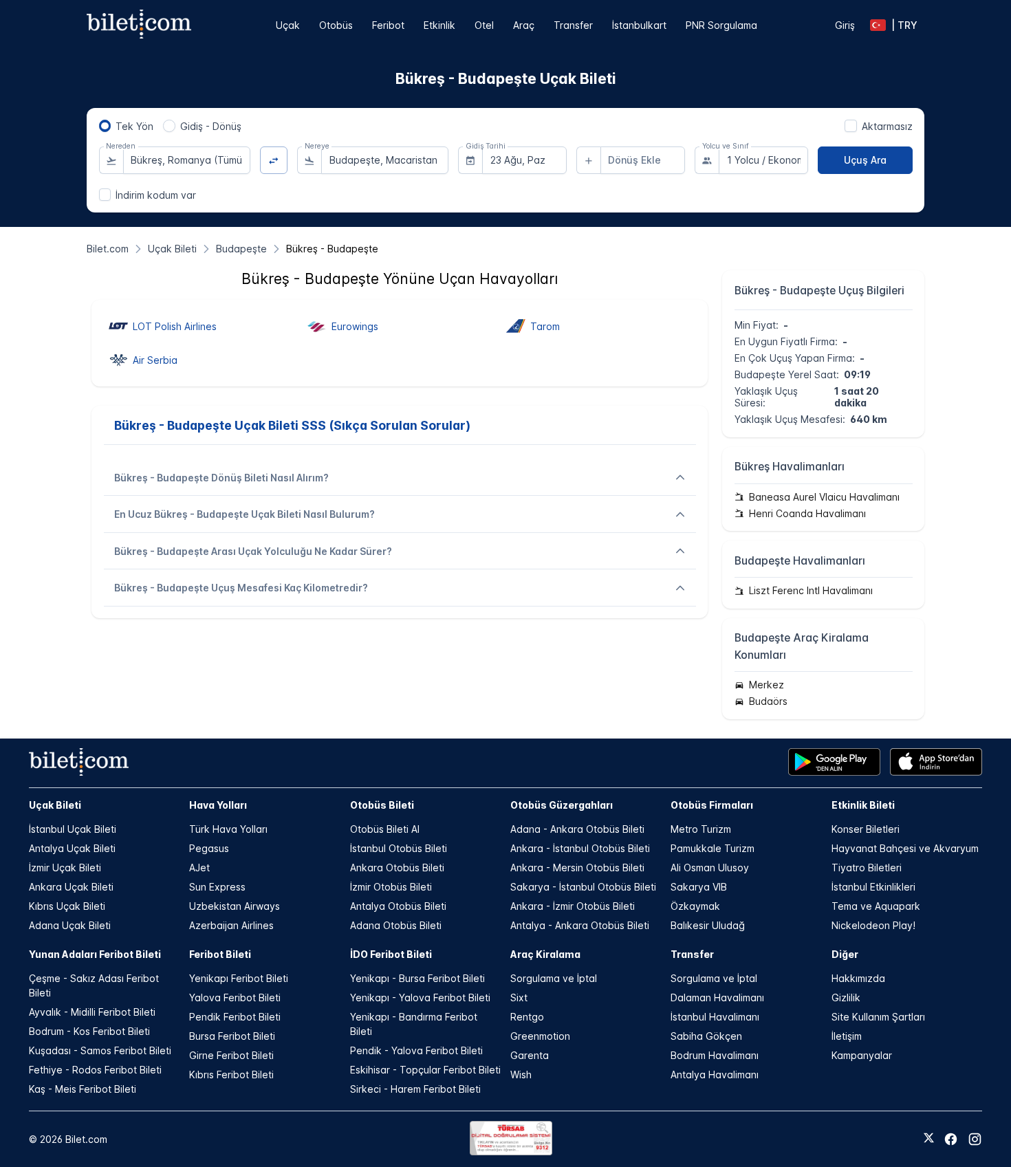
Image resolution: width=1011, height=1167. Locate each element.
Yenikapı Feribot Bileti (238, 978)
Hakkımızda (858, 978)
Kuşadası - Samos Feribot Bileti (100, 1050)
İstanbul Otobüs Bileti (398, 848)
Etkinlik (439, 25)
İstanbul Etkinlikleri (873, 887)
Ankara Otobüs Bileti (397, 867)
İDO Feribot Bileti (391, 954)
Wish (521, 1074)
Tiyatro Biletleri (866, 867)
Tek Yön (134, 126)
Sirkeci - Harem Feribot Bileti (415, 1089)
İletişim (846, 1036)
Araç (523, 25)
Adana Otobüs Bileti (396, 925)
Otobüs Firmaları (712, 805)
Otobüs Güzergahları (561, 805)
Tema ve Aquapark (875, 906)
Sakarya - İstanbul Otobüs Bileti (583, 887)
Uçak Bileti (55, 805)
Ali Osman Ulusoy (710, 867)
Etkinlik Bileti (863, 805)
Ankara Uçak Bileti (71, 887)
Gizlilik (845, 997)
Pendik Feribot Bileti (235, 1017)
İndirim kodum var (156, 195)
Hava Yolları (218, 805)
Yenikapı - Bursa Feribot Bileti (417, 978)
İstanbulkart (639, 25)
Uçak (288, 25)
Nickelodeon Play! (873, 925)
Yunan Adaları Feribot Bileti (95, 954)
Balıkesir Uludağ (708, 925)
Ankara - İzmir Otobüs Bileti (572, 906)
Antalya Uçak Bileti (72, 848)
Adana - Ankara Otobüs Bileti (577, 829)
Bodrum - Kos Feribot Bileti (89, 1031)
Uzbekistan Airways (234, 906)
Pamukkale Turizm (712, 848)
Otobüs (336, 25)
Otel (484, 25)
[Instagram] (975, 1139)
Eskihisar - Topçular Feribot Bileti (425, 1070)
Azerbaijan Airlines (231, 925)
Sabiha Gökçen (706, 1036)
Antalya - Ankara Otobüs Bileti (579, 925)
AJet (199, 867)
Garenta (529, 1055)
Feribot (388, 25)
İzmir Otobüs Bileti (391, 887)
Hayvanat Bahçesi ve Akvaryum (905, 848)
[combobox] (186, 160)
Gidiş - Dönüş (210, 126)
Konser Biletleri (865, 829)
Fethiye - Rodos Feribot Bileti (95, 1070)
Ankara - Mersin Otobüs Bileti (577, 867)
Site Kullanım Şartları (878, 1017)
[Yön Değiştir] (274, 160)
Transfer (573, 25)
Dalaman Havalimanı (717, 997)
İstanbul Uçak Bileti (72, 829)
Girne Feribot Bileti (231, 1055)
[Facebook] (951, 1139)
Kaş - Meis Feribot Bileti (82, 1089)
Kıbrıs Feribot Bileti (231, 1074)
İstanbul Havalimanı (715, 1017)
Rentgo (527, 1017)
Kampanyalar (861, 1055)
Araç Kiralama (545, 954)
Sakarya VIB (699, 887)
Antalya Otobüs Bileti (398, 906)
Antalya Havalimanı (715, 1074)
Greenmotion (540, 1036)
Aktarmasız (887, 126)
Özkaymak (695, 906)
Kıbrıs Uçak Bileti (67, 906)
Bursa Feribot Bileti (232, 1036)
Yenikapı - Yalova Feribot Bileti (420, 997)
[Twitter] (929, 1139)
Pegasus (209, 848)
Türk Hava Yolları (228, 829)
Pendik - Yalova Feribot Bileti (416, 1050)
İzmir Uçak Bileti (65, 867)
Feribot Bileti (220, 954)
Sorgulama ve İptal (553, 978)
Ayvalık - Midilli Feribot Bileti (92, 1012)
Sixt (519, 997)
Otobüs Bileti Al (385, 829)
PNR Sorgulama (721, 25)
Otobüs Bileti (382, 805)
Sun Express (217, 887)
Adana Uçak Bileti (70, 925)
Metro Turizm (701, 829)
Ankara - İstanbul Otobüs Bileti (580, 848)
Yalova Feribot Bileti (235, 997)
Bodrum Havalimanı (715, 1055)
